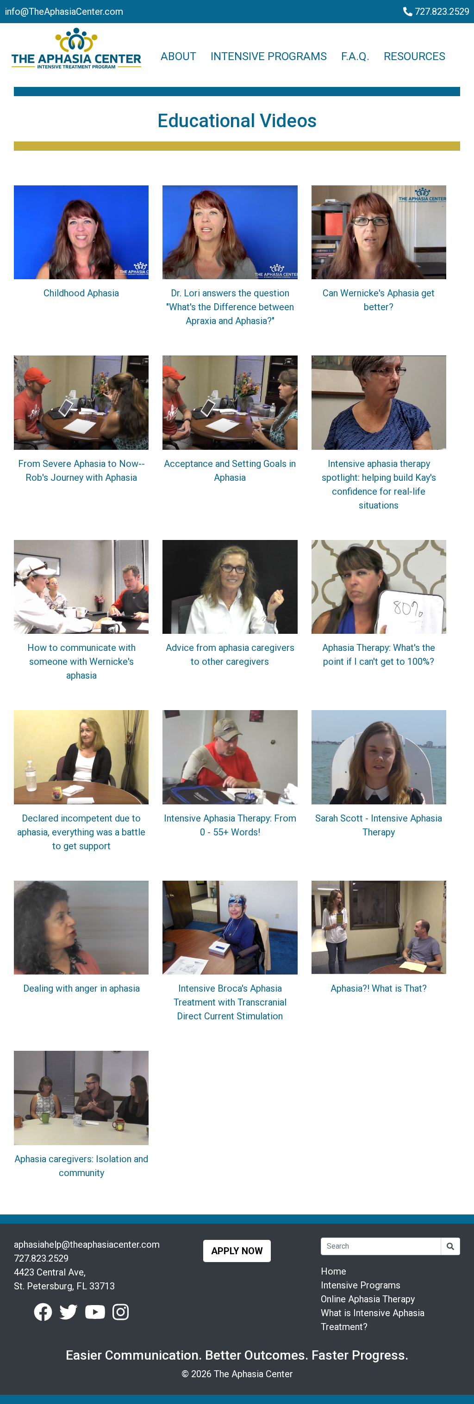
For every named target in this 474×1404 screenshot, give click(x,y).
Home (333, 1271)
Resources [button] (414, 56)
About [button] (178, 56)
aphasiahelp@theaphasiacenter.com (87, 1244)
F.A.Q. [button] (355, 56)
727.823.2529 (440, 11)
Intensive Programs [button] (269, 56)
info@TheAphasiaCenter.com (64, 11)
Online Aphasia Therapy (368, 1299)
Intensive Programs (360, 1285)
